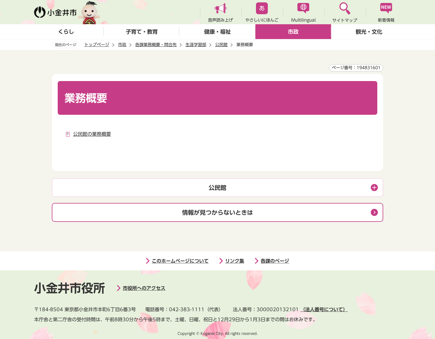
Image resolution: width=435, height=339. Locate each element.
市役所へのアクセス (144, 288)
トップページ (96, 45)
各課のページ (275, 261)
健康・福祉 (217, 31)
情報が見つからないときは (217, 212)
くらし (66, 31)
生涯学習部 (196, 45)
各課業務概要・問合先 (156, 45)
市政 (293, 31)
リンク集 (234, 261)
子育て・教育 (142, 31)
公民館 (221, 45)
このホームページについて (180, 261)
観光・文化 (369, 31)
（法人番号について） (324, 309)
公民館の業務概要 (92, 134)
